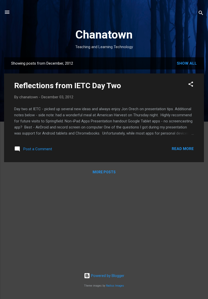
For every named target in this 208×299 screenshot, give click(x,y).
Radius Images (115, 285)
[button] (191, 85)
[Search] (201, 14)
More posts (104, 172)
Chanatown (104, 34)
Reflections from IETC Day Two (67, 85)
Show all (187, 63)
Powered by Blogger (107, 275)
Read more (183, 148)
